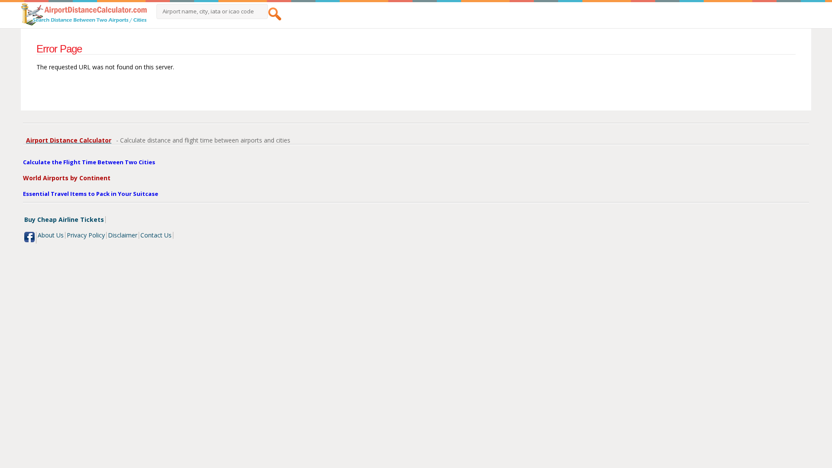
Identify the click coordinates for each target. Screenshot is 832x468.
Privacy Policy (86, 235)
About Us (51, 235)
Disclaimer (122, 235)
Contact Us (156, 235)
